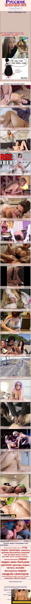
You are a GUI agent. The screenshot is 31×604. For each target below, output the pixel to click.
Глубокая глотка (5, 35)
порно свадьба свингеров (15, 572)
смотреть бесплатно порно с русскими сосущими (15, 576)
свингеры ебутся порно (15, 578)
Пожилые (14, 35)
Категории (12, 8)
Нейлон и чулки (19, 34)
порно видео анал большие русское (15, 561)
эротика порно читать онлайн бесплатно (17, 568)
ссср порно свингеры (14, 548)
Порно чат (18, 8)
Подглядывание (8, 34)
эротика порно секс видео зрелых (12, 547)
